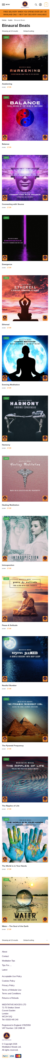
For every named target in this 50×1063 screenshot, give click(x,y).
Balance (5, 144)
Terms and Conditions (11, 993)
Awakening (7, 84)
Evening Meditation (11, 385)
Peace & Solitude (9, 625)
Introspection (8, 565)
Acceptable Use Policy (12, 976)
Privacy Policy (8, 985)
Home (4, 20)
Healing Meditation (10, 505)
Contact (5, 956)
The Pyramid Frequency (13, 746)
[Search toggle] (36, 4)
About (4, 952)
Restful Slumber (9, 685)
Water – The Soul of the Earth (15, 926)
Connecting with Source (13, 204)
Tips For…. (7, 965)
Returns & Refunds (10, 998)
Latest (4, 970)
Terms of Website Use (11, 990)
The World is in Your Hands (14, 866)
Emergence (7, 264)
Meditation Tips (8, 961)
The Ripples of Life (10, 806)
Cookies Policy (8, 981)
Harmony (6, 445)
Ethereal (5, 324)
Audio (10, 20)
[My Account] (40, 5)
